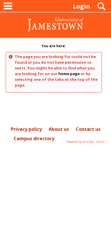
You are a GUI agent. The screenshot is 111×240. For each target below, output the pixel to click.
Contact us (88, 129)
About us (59, 129)
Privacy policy (26, 129)
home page (69, 73)
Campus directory (34, 138)
